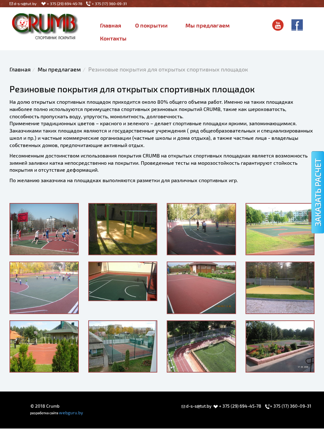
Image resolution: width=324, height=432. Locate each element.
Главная (110, 25)
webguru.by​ (71, 412)
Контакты (113, 38)
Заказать (317, 192)
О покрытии (151, 25)
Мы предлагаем (207, 25)
